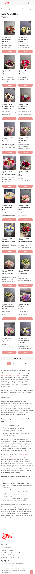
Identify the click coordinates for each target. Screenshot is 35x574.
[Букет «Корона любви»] (25, 230)
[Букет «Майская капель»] (25, 163)
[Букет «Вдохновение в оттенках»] (9, 62)
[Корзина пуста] (32, 2)
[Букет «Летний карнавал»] (25, 95)
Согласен (31, 572)
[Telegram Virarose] (5, 561)
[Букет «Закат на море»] (9, 163)
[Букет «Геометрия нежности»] (25, 62)
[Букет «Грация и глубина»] (25, 28)
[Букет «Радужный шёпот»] (25, 295)
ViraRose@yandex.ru (10, 555)
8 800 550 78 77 (12, 550)
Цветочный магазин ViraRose (11, 375)
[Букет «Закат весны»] (9, 129)
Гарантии (4, 544)
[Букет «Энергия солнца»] (9, 196)
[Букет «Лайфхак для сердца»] (9, 295)
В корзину (9, 51)
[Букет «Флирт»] (25, 262)
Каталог (3, 541)
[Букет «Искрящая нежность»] (9, 262)
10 (26, 364)
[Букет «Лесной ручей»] (9, 230)
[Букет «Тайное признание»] (25, 129)
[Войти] (28, 2)
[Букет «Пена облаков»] (9, 329)
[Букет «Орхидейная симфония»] (25, 329)
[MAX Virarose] (8, 561)
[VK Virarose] (2, 561)
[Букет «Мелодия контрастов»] (9, 28)
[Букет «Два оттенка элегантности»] (9, 95)
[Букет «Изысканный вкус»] (25, 196)
